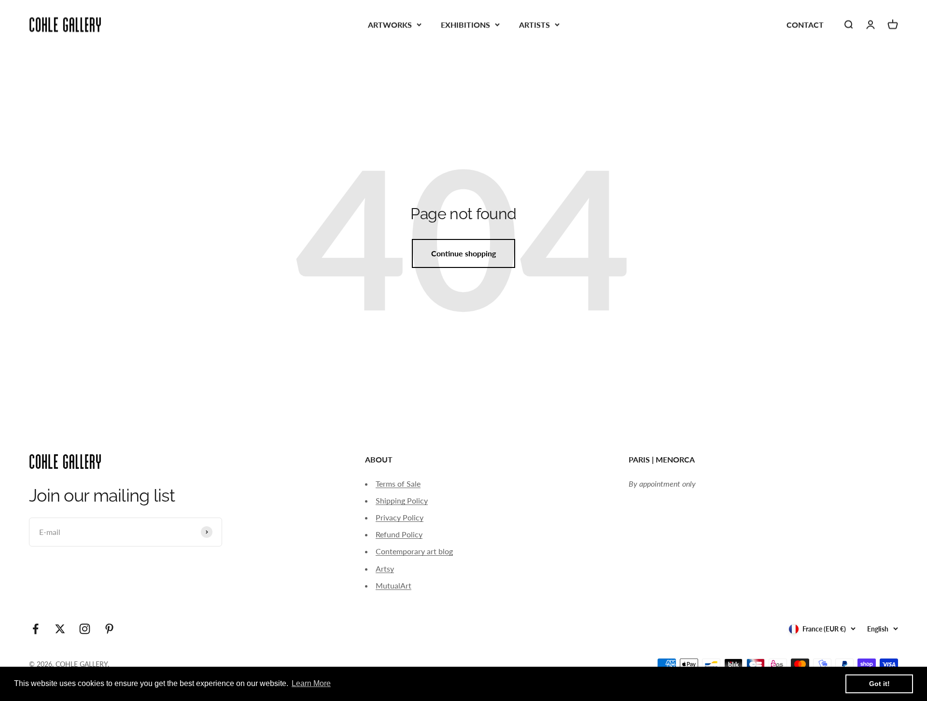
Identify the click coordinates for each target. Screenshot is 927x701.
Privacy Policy (399, 517)
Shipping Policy (402, 500)
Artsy (385, 568)
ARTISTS (534, 24)
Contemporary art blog (414, 551)
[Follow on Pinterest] (109, 628)
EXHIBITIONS (465, 24)
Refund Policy (399, 534)
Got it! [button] (879, 683)
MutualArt (393, 585)
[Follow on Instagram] (84, 628)
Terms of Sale (398, 483)
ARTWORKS (390, 24)
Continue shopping (463, 253)
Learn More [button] (311, 683)
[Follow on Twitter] (60, 628)
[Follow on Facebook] (35, 628)
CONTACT (805, 24)
